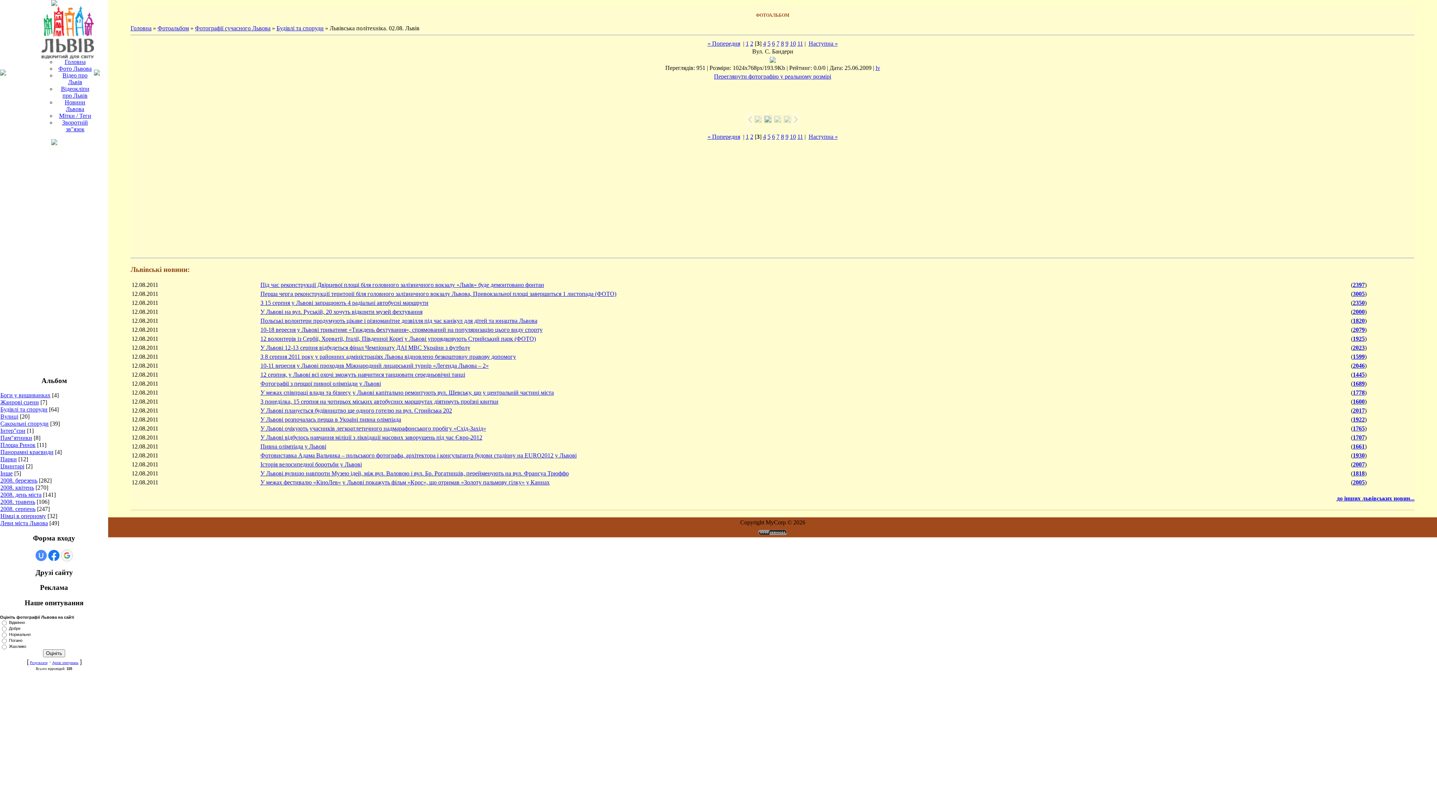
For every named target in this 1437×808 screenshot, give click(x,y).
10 (793, 43)
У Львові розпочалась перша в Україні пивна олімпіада (330, 419)
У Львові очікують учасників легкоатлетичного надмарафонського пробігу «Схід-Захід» (373, 428)
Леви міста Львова (24, 523)
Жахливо (17, 646)
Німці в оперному (23, 516)
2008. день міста (21, 495)
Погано (15, 640)
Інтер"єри (12, 431)
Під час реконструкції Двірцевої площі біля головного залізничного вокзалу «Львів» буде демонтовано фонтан (402, 285)
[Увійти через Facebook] (54, 555)
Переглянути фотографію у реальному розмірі (772, 76)
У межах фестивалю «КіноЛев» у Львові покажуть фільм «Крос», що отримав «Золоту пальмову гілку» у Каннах (405, 482)
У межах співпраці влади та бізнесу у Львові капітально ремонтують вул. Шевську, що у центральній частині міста (407, 392)
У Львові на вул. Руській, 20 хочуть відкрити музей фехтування (341, 312)
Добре (15, 628)
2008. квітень (17, 487)
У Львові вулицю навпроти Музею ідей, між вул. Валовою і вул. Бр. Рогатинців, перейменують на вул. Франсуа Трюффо (414, 473)
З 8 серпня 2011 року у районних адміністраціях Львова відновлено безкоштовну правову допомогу (388, 357)
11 (800, 43)
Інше (6, 473)
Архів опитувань (65, 663)
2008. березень (18, 480)
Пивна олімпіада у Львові (293, 446)
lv (878, 68)
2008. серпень (18, 509)
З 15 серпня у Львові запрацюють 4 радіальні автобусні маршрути (344, 303)
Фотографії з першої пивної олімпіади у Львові (320, 383)
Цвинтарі (12, 466)
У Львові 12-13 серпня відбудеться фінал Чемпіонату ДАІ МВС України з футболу (365, 348)
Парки (8, 459)
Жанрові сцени (19, 402)
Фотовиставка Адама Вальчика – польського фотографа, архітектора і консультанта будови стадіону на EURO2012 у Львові (418, 455)
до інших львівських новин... (1376, 498)
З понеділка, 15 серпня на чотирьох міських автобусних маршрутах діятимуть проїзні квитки (379, 401)
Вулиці (9, 416)
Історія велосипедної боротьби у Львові (311, 464)
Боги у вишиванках (25, 395)
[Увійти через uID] (41, 555)
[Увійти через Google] (67, 555)
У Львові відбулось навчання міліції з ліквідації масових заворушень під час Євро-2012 (371, 437)
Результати (39, 663)
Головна (141, 28)
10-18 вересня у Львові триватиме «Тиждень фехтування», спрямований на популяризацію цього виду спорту (401, 330)
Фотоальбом (173, 28)
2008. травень (17, 502)
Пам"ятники (16, 438)
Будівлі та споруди (24, 409)
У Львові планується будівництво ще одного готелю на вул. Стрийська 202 (356, 410)
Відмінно (17, 622)
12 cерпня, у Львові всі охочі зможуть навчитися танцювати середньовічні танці (362, 374)
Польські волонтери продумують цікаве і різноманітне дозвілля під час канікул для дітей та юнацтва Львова (398, 321)
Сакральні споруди (24, 423)
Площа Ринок (18, 445)
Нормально (20, 634)
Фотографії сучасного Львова (233, 28)
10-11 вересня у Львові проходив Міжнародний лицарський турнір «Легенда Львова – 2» (374, 365)
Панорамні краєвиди (27, 452)
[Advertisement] (54, 257)
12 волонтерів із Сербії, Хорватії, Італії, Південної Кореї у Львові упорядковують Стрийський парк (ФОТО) (398, 339)
